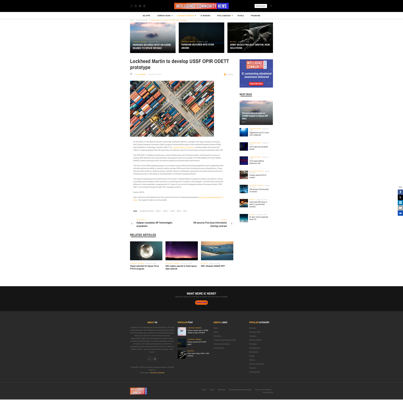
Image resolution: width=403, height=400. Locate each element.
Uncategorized (254, 372)
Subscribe (217, 336)
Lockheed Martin (147, 211)
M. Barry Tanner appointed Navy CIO (258, 218)
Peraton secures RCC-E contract (257, 176)
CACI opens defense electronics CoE (256, 162)
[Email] (400, 207)
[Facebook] (400, 192)
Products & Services (256, 364)
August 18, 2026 (150, 263)
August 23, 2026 (153, 42)
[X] (400, 197)
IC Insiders (205, 15)
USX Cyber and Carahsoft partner (258, 147)
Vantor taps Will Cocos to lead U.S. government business (258, 204)
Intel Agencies (224, 15)
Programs (255, 15)
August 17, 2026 (186, 263)
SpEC (179, 211)
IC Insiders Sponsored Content (224, 340)
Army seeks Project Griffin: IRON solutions (250, 46)
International (254, 352)
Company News (163, 15)
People (240, 15)
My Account (260, 6)
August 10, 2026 (214, 263)
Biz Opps (146, 15)
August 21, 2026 (202, 42)
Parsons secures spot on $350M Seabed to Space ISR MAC (152, 46)
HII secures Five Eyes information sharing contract (210, 224)
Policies (252, 360)
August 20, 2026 (261, 200)
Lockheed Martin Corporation (183, 147)
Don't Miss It (141, 220)
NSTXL (159, 211)
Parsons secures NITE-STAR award (197, 46)
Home (132, 20)
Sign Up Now (201, 302)
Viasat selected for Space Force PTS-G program (144, 267)
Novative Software (158, 372)
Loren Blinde (141, 74)
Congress (252, 336)
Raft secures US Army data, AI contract (259, 190)
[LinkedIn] (400, 202)
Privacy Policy (218, 348)
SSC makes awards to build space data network (181, 267)
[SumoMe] (400, 213)
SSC (185, 211)
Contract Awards (185, 15)
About (215, 332)
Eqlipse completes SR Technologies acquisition (154, 224)
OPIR (173, 211)
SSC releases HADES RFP (213, 266)
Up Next (224, 220)
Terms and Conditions (221, 344)
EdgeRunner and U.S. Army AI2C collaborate (259, 133)
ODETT (166, 211)
